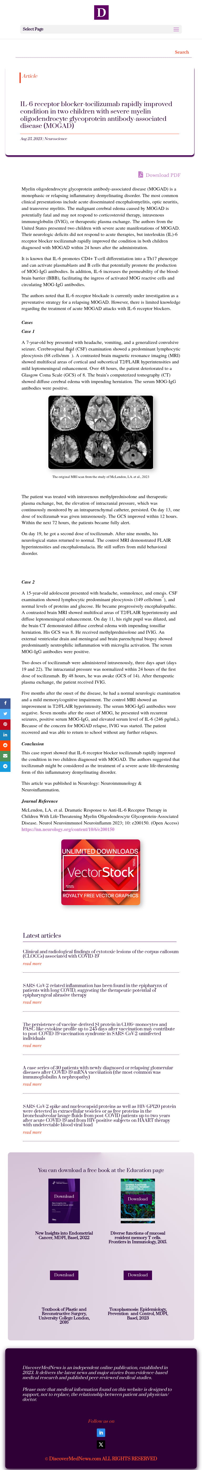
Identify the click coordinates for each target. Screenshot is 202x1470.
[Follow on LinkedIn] (101, 1432)
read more (32, 964)
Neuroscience (55, 139)
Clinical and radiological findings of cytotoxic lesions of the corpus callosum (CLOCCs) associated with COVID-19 (101, 954)
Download (64, 1196)
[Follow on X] (101, 1444)
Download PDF (162, 175)
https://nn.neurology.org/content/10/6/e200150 (68, 829)
